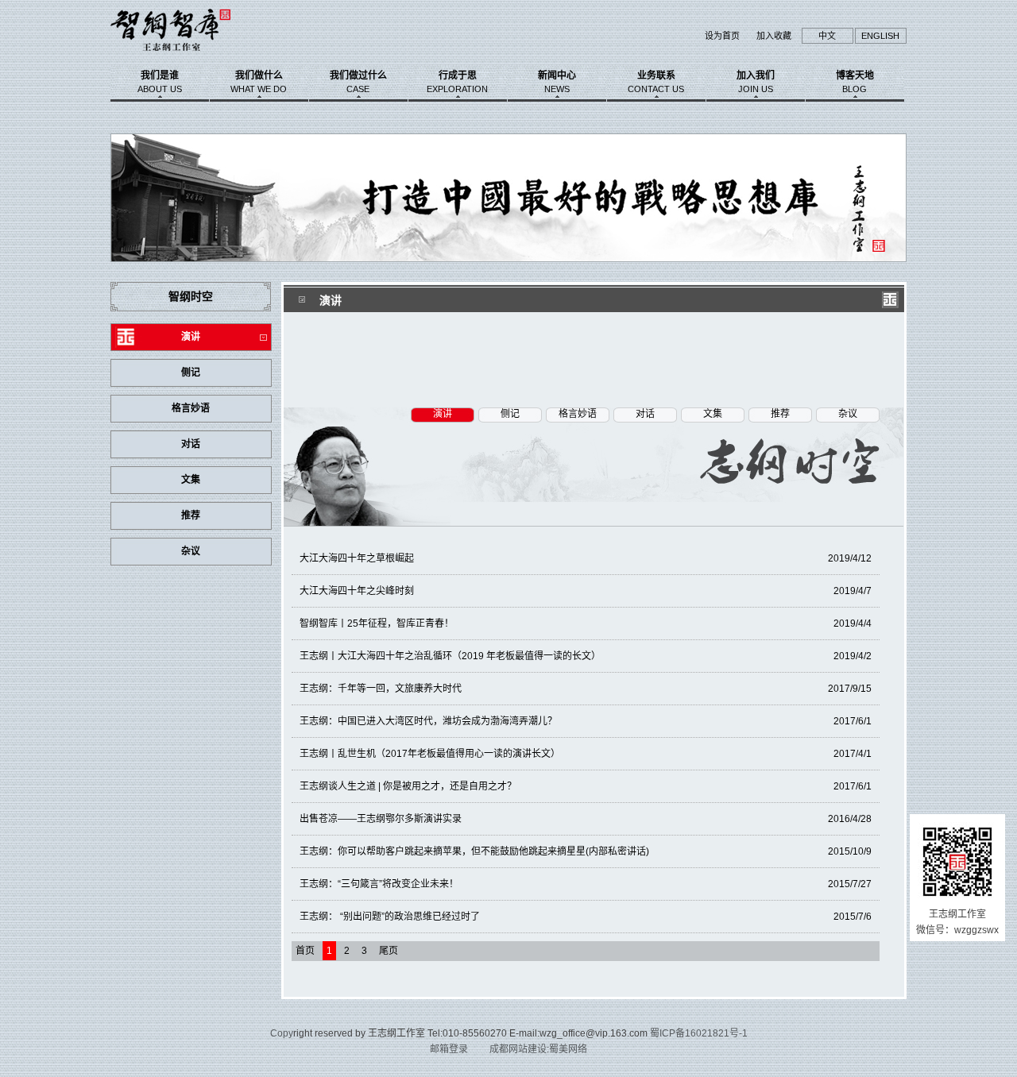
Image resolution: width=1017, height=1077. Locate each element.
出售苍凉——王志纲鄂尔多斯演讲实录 (586, 818)
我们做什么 (258, 82)
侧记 (190, 372)
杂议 (190, 551)
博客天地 (855, 82)
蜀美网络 (568, 1049)
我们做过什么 (358, 82)
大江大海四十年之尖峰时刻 (586, 590)
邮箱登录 (449, 1049)
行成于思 (457, 82)
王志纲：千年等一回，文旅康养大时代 (586, 688)
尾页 (388, 950)
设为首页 (722, 36)
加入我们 (756, 82)
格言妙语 (191, 408)
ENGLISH (880, 36)
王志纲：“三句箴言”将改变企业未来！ (586, 884)
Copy (281, 1033)
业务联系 (656, 82)
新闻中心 (557, 82)
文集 (190, 479)
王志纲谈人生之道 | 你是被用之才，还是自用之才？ (586, 786)
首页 (305, 950)
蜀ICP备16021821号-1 (699, 1033)
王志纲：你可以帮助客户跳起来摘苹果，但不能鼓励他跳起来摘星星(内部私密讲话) (586, 851)
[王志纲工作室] (192, 54)
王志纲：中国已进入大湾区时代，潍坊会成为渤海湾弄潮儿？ (586, 721)
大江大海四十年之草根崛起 (586, 558)
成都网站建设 (518, 1049)
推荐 (190, 515)
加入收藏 (773, 36)
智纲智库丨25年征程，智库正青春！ (586, 623)
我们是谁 (159, 82)
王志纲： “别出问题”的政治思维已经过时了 (586, 916)
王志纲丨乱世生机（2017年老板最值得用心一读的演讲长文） (586, 753)
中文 (827, 36)
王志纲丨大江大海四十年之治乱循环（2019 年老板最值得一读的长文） (586, 656)
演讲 (190, 336)
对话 (190, 444)
